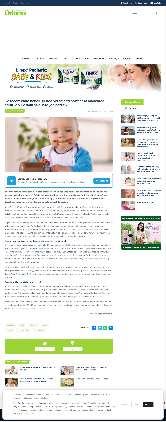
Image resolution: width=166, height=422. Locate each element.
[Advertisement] (83, 35)
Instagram (142, 3)
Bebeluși (53, 58)
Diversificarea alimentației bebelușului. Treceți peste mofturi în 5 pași (37, 380)
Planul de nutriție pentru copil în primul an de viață (38, 368)
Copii (65, 58)
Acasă (7, 3)
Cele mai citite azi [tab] (132, 102)
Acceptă (148, 404)
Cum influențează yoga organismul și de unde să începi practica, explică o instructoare (147, 143)
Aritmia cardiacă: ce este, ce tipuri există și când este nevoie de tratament (148, 169)
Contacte (25, 3)
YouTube (157, 3)
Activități (113, 58)
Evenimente (98, 58)
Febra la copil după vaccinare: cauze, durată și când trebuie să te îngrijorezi (148, 156)
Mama (139, 58)
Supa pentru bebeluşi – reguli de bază (92, 379)
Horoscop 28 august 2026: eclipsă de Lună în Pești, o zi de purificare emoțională (148, 129)
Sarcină (39, 58)
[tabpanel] (141, 162)
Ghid (76, 58)
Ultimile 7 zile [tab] (130, 108)
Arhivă (15, 3)
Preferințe (126, 404)
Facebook (127, 3)
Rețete (126, 58)
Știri (87, 58)
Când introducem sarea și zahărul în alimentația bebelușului (91, 368)
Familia (25, 58)
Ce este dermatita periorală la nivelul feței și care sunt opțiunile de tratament (149, 192)
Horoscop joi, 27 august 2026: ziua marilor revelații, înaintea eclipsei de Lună (148, 118)
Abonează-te (102, 181)
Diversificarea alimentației (14, 111)
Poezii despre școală (145, 202)
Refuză (137, 404)
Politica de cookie (27, 413)
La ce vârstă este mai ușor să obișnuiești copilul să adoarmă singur (149, 180)
